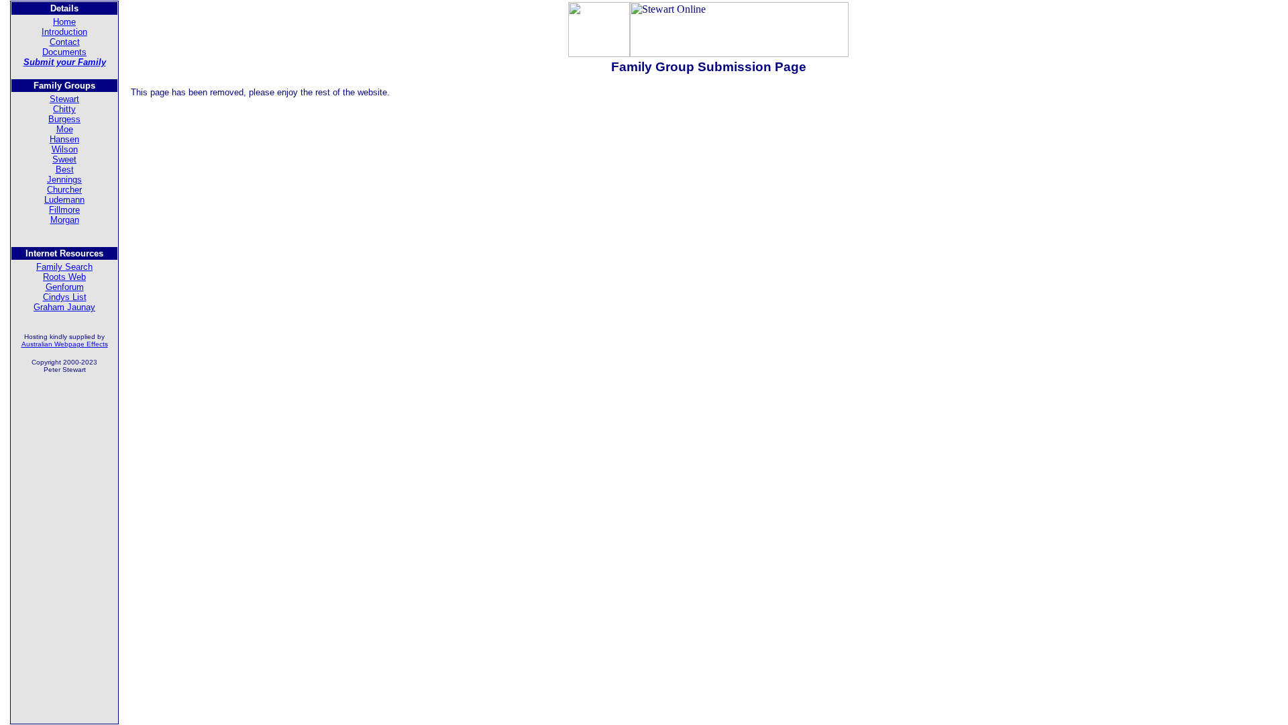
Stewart (64, 99)
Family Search (64, 267)
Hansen (64, 139)
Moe (64, 129)
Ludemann (64, 200)
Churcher (64, 190)
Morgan (64, 220)
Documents (64, 52)
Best (65, 169)
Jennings (64, 180)
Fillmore (64, 210)
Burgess (64, 119)
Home (64, 22)
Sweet (64, 159)
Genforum (65, 287)
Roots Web (64, 277)
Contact (65, 42)
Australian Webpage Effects (64, 344)
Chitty (64, 109)
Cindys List (65, 297)
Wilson (65, 149)
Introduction (64, 32)
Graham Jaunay (64, 307)
